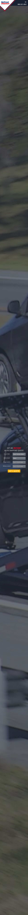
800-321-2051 (22, 4)
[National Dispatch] (7, 5)
